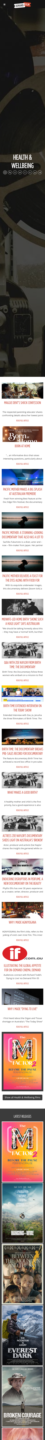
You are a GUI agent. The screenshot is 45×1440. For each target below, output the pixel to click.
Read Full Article (22, 420)
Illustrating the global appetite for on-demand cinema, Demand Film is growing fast (22, 970)
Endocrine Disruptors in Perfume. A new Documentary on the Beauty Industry (22, 883)
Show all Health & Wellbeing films (22, 1097)
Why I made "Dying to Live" (22, 1009)
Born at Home (22, 446)
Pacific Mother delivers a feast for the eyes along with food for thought (22, 580)
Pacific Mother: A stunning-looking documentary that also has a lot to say (22, 537)
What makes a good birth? (22, 792)
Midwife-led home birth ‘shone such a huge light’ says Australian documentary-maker (22, 623)
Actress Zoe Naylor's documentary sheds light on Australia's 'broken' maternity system (22, 840)
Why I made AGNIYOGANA (22, 922)
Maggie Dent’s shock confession (22, 403)
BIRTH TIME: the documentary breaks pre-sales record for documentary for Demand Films (22, 753)
